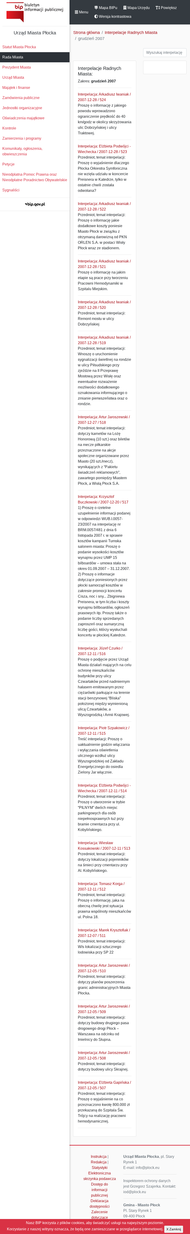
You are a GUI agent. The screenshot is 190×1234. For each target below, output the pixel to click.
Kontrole (9, 128)
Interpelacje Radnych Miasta (131, 32)
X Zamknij (173, 1229)
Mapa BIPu (107, 8)
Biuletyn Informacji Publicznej (34, 12)
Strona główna (86, 32)
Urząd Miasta (13, 77)
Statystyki (100, 1168)
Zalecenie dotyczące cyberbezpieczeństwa (101, 1217)
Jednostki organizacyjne (22, 108)
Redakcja (99, 1162)
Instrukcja (99, 1157)
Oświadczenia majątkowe (23, 118)
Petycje (8, 164)
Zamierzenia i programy (21, 138)
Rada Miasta (12, 57)
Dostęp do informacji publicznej (99, 1189)
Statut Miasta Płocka (19, 47)
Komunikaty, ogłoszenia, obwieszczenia (22, 151)
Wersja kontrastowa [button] (114, 16)
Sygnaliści (10, 190)
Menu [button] (83, 12)
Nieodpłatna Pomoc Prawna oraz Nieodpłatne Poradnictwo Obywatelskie (34, 177)
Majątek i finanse (16, 88)
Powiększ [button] (168, 8)
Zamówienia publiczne (21, 98)
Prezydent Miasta (16, 67)
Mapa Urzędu (138, 8)
